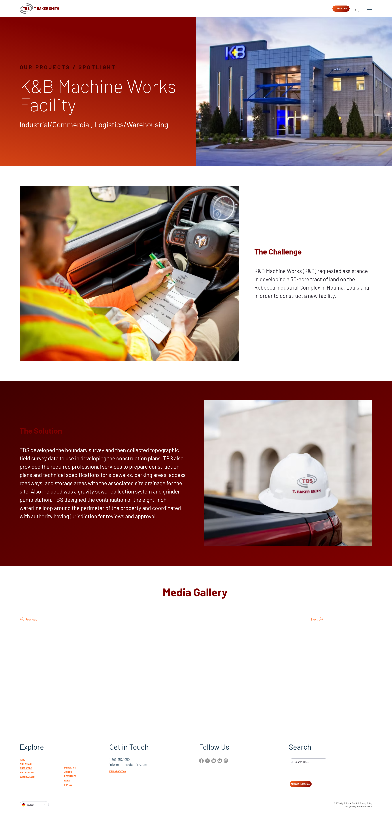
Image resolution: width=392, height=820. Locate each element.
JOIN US (68, 772)
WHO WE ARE (26, 764)
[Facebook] (201, 760)
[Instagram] (226, 760)
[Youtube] (219, 760)
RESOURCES (70, 776)
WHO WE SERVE (27, 772)
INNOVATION (70, 767)
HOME (22, 759)
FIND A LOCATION (117, 771)
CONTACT (68, 785)
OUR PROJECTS (45, 67)
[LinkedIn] (213, 760)
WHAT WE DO (26, 768)
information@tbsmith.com (128, 764)
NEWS (67, 780)
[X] (207, 760)
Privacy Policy (366, 803)
